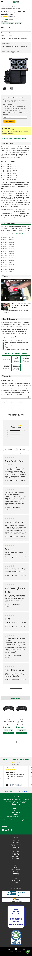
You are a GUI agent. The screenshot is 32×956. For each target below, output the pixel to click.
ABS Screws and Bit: (9, 104)
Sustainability (16, 875)
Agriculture (16, 847)
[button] (16, 894)
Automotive (16, 840)
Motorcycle (16, 851)
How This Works (17, 138)
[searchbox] (9, 449)
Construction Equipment (16, 846)
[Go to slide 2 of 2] (16, 742)
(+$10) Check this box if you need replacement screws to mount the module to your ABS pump (15, 108)
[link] (16, 785)
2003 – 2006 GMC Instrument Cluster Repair (9, 723)
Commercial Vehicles (16, 844)
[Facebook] (3, 830)
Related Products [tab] (15, 698)
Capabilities (16, 873)
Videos (10, 138)
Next (26, 721)
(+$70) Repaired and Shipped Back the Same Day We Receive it (17, 101)
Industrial (16, 849)
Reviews (3, 141)
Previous (3, 721)
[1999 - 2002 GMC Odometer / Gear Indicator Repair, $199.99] (21, 710)
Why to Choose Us (16, 869)
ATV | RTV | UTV (16, 853)
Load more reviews (16, 689)
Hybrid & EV (16, 855)
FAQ (16, 878)
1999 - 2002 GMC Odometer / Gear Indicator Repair (21, 723)
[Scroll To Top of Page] (2, 953)
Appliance (16, 842)
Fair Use (16, 882)
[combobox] (23, 453)
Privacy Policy (16, 880)
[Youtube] (6, 830)
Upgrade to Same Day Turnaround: (13, 97)
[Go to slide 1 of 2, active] (14, 742)
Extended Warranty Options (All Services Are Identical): (15, 113)
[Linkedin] (8, 830)
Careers (16, 876)
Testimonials (16, 871)
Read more (20, 478)
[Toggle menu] (2, 2)
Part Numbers (5, 138)
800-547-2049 (20, 234)
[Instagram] (11, 830)
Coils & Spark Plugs (16, 858)
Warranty (24, 138)
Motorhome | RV (16, 856)
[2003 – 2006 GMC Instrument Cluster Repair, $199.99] (8, 710)
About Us (16, 867)
